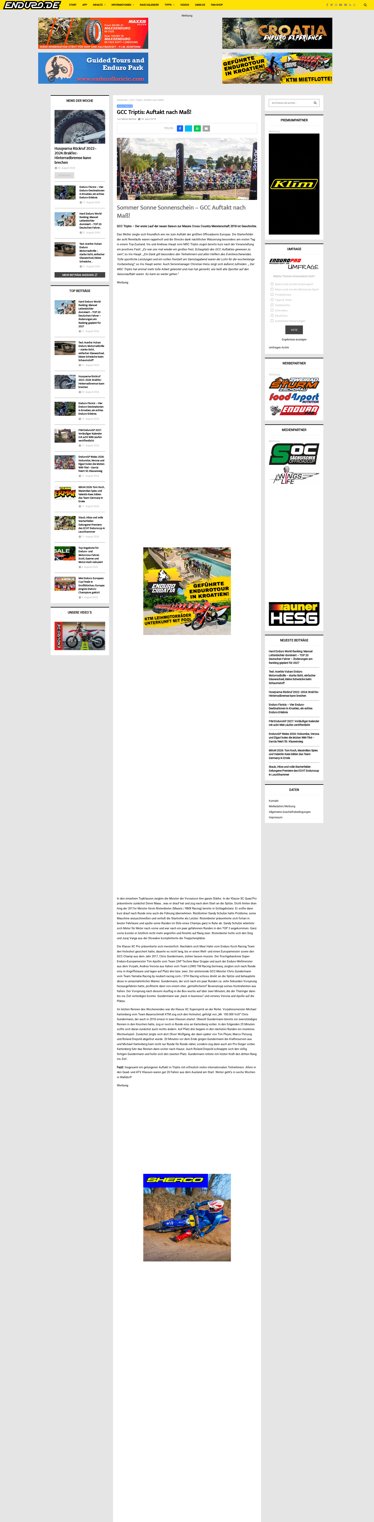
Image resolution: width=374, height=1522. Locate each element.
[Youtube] (341, 5)
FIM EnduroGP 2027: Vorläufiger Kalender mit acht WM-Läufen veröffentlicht (90, 435)
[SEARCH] (315, 103)
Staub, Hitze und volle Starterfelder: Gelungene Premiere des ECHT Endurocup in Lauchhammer (92, 525)
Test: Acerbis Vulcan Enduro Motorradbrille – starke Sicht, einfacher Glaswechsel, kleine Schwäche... (92, 253)
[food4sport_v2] (294, 403)
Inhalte (98, 4)
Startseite (122, 99)
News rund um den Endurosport (294, 284)
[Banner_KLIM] (294, 233)
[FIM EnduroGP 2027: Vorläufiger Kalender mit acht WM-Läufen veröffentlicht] (65, 436)
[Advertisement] (294, 543)
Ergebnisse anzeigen (294, 339)
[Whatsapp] (355, 5)
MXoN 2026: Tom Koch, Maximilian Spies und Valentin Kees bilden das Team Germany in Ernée (92, 494)
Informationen (121, 4)
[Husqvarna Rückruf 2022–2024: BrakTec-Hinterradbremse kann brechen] (80, 127)
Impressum (275, 817)
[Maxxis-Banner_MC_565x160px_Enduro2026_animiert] (93, 20)
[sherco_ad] (187, 1217)
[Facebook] (328, 5)
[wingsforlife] (294, 482)
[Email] (346, 5)
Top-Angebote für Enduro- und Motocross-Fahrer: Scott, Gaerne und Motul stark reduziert (91, 555)
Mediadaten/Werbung (282, 806)
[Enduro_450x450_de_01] (187, 591)
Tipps (168, 4)
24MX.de (200, 4)
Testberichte (282, 305)
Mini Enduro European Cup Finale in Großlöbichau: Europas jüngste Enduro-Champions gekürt (92, 586)
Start (73, 4)
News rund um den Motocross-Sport (297, 289)
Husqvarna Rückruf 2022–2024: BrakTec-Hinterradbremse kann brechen (75, 156)
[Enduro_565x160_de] (277, 55)
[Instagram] (337, 5)
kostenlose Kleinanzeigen (290, 321)
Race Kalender (149, 4)
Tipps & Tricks (283, 300)
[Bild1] (277, 20)
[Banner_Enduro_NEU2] (93, 55)
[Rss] (351, 5)
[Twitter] (332, 5)
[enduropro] (294, 414)
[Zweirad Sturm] (294, 390)
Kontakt (274, 800)
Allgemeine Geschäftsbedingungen (290, 811)
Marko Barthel (129, 119)
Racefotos (281, 315)
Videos (184, 4)
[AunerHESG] (294, 624)
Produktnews (283, 294)
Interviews (281, 310)
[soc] (294, 464)
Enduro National (125, 106)
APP (84, 4)
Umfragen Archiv (279, 347)
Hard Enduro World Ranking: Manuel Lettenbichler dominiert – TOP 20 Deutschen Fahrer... (90, 221)
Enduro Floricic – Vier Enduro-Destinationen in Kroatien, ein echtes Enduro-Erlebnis (91, 192)
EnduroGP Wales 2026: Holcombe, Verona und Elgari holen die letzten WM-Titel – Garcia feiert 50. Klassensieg (91, 464)
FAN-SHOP (217, 4)
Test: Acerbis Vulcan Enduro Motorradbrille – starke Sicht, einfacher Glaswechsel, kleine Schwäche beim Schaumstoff (91, 351)
